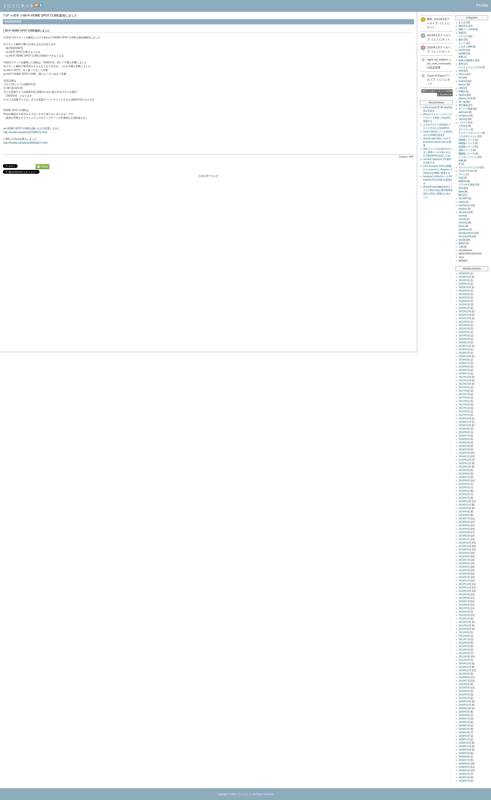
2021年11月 (465, 315)
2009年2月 (464, 736)
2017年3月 (464, 408)
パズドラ (463, 122)
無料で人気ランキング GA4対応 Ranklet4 (437, 93)
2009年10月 (465, 708)
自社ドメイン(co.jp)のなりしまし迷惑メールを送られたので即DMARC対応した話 (438, 152)
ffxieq (461, 191)
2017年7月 (464, 394)
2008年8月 (464, 756)
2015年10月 (465, 466)
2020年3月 (464, 335)
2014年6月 (464, 522)
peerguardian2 (466, 233)
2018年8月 (464, 359)
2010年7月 (464, 680)
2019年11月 (465, 346)
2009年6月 (464, 722)
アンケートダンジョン (470, 133)
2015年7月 (464, 477)
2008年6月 (464, 763)
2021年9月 (464, 321)
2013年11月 (465, 546)
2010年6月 (464, 684)
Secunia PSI (465, 236)
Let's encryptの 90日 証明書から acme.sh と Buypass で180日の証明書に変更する (437, 169)
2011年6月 (464, 642)
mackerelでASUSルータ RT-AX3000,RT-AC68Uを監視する (438, 180)
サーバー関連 (465, 108)
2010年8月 (464, 677)
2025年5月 (464, 273)
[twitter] (41, 5)
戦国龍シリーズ (467, 146)
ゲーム (462, 174)
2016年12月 (465, 418)
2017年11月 (465, 380)
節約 (461, 39)
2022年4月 (464, 301)
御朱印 (462, 243)
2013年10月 (465, 549)
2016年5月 (464, 442)
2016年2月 (464, 453)
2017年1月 (464, 415)
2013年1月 (464, 580)
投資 (461, 32)
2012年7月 (464, 601)
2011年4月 (464, 649)
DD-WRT (463, 198)
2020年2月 (464, 339)
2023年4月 (464, 280)
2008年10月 (465, 749)
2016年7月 (464, 435)
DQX (461, 177)
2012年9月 (464, 594)
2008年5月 (464, 767)
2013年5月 (464, 566)
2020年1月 (464, 342)
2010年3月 (464, 694)
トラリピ (463, 36)
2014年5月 (464, 525)
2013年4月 (464, 570)
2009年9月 (464, 711)
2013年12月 (465, 542)
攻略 (461, 160)
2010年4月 (464, 691)
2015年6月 (464, 480)
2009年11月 (465, 705)
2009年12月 (465, 701)
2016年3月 (464, 449)
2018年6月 (464, 366)
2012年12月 (465, 584)
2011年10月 (465, 629)
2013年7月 (464, 560)
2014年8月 (464, 515)
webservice (464, 205)
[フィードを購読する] (36, 5)
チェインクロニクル (469, 167)
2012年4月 (464, 611)
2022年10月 (465, 287)
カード (462, 43)
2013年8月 (464, 556)
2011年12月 (465, 622)
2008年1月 (464, 780)
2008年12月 (465, 743)
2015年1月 (464, 497)
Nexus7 (463, 84)
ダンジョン (464, 129)
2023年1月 (464, 283)
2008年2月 (464, 777)
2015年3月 (464, 491)
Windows (463, 212)
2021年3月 (464, 328)
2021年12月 (465, 311)
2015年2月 (464, 494)
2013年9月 (464, 553)
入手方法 (463, 126)
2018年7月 (464, 363)
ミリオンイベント (468, 157)
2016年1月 (464, 456)
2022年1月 (464, 308)
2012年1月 (464, 618)
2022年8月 (464, 294)
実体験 (462, 53)
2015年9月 (464, 470)
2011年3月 (464, 653)
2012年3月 (464, 615)
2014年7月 (464, 518)
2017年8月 (464, 390)
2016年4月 (464, 446)
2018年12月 (465, 356)
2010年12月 (465, 663)
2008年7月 (464, 760)
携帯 (411, 157)
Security (463, 119)
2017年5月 (464, 401)
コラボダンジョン (468, 136)
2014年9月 (464, 511)
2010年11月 (465, 667)
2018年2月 (464, 370)
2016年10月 (465, 425)
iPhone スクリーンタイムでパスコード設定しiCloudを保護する (437, 118)
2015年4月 (464, 487)
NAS (461, 70)
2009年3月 (464, 732)
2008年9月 (464, 753)
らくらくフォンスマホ (470, 67)
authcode (463, 112)
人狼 (461, 246)
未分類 (462, 240)
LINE (461, 88)
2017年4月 (464, 404)
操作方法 (463, 26)
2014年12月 (465, 501)
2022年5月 (464, 297)
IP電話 (462, 91)
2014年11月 (465, 504)
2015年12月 (465, 459)
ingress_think (466, 98)
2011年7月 (464, 639)
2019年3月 (464, 352)
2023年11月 (465, 277)
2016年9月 (464, 428)
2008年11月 (465, 746)
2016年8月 (464, 432)
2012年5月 (464, 608)
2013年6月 (464, 563)
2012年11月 (465, 587)
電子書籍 (463, 105)
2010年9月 (464, 673)
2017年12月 (465, 377)
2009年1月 (464, 739)
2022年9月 (464, 290)
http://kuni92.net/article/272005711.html (25, 132)
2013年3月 (464, 573)
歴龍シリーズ (465, 150)
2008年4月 (464, 770)
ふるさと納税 (465, 46)
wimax (462, 202)
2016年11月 (465, 422)
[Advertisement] (208, 204)
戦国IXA (463, 181)
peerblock (464, 229)
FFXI (461, 188)
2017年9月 (464, 387)
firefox (462, 226)
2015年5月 (464, 484)
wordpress (464, 115)
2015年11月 (465, 463)
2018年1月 (464, 373)
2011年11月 (465, 625)
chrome (462, 219)
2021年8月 (464, 325)
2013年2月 (464, 577)
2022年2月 (464, 304)
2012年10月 (465, 591)
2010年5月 (464, 687)
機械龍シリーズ (467, 153)
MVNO (462, 50)
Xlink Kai (463, 222)
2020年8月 (464, 332)
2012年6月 (464, 604)
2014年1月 (464, 539)
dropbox (463, 208)
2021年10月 (465, 318)
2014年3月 (464, 532)
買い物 (462, 101)
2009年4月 (464, 729)
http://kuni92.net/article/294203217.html (25, 142)
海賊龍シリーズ (467, 139)
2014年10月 (465, 508)
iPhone (462, 74)
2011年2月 (464, 656)
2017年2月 (464, 411)
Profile (482, 5)
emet (461, 215)
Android (463, 81)
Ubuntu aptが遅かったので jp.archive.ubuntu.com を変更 (437, 142)
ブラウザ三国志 (467, 184)
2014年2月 (464, 535)
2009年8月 (464, 715)
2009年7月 (464, 718)
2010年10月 (465, 670)
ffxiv (461, 195)
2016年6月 (464, 439)
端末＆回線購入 (467, 60)
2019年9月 (464, 349)
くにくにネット (18, 5)
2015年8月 (464, 473)
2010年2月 (464, 698)
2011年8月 (464, 636)
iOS (460, 77)
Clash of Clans (466, 171)
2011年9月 (464, 632)
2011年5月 (464, 646)
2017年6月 (464, 397)
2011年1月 (464, 660)
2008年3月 (464, 774)
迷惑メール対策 (467, 29)
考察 (461, 57)
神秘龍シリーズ (467, 143)
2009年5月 (464, 725)
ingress (462, 95)
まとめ (462, 22)
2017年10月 (465, 384)
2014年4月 (464, 529)
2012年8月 (464, 598)
